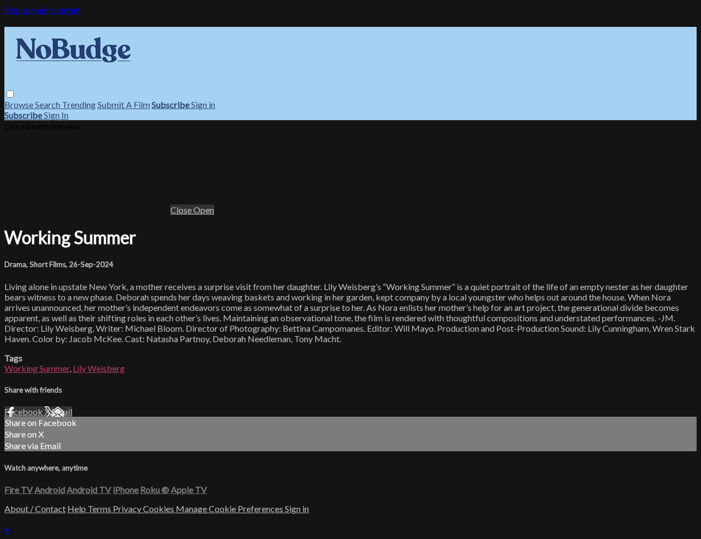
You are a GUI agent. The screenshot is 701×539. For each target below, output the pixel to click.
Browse (19, 104)
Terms (100, 508)
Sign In (56, 115)
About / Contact (35, 508)
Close (181, 210)
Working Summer (37, 368)
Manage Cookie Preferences (230, 508)
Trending (79, 104)
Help (77, 508)
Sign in (203, 104)
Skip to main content (42, 9)
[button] (10, 94)
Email (61, 411)
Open (203, 210)
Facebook (24, 411)
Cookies (159, 508)
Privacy (128, 508)
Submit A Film (123, 104)
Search (48, 104)
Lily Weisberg (99, 368)
